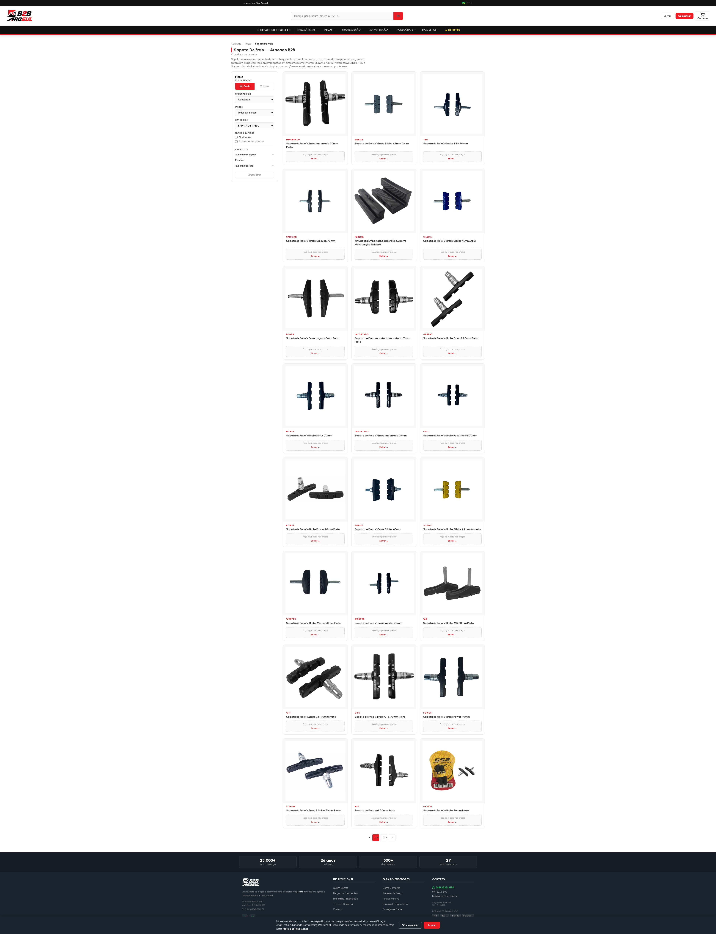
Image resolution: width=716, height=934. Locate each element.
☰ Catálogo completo (274, 30)
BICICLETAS (429, 29)
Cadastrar (684, 16)
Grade (247, 86)
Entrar (667, 16)
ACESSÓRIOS (405, 29)
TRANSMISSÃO (351, 29)
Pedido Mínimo (391, 898)
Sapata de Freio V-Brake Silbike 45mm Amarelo (452, 529)
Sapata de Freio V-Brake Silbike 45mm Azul (449, 240)
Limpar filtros (254, 175)
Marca (239, 107)
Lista (266, 86)
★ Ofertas (452, 30)
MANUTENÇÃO (378, 29)
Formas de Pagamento (395, 904)
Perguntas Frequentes (345, 893)
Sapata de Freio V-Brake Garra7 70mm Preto (450, 338)
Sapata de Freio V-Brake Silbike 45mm (378, 529)
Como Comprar (391, 887)
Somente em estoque (251, 141)
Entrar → (315, 158)
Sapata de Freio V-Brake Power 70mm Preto (313, 529)
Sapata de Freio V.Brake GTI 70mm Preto (311, 716)
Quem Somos (340, 887)
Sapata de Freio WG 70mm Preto (375, 810)
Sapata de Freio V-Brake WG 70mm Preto (448, 623)
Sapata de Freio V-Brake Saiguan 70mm (310, 240)
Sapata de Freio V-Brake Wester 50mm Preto (313, 623)
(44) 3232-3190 (445, 887)
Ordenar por (243, 94)
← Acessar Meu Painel (255, 3)
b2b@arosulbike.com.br (444, 896)
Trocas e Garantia (343, 904)
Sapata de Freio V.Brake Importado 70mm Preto (312, 145)
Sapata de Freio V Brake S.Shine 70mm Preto (313, 810)
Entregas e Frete (392, 909)
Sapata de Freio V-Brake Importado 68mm (381, 435)
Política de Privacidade (345, 898)
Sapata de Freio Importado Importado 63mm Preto (382, 340)
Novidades (245, 137)
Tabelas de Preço (392, 893)
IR (398, 15)
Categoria (241, 120)
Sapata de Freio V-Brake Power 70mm (446, 716)
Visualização (243, 80)
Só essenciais (410, 925)
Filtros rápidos (245, 133)
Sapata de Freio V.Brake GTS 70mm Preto (380, 716)
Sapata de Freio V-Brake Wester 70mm (378, 623)
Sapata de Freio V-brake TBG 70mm (445, 143)
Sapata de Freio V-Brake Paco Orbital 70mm (450, 435)
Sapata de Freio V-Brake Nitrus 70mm (309, 435)
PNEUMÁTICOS (306, 29)
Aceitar (432, 925)
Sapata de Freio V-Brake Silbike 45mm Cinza (382, 143)
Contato (337, 909)
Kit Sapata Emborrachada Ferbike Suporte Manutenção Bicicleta (380, 242)
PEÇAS (328, 29)
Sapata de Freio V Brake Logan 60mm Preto (312, 338)
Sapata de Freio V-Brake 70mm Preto (446, 810)
